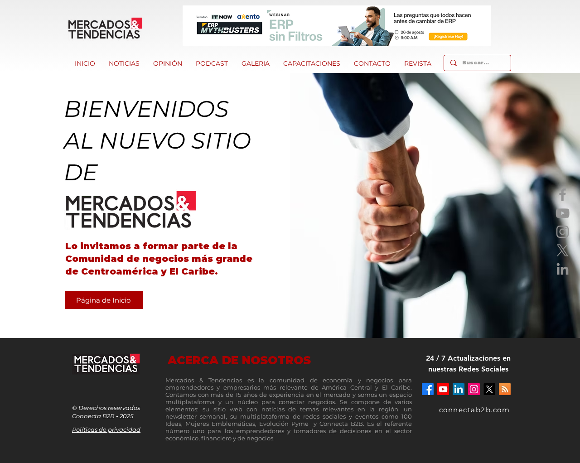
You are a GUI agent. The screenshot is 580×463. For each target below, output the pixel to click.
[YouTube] (562, 213)
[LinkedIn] (562, 268)
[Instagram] (562, 231)
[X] (562, 250)
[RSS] (505, 389)
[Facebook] (562, 194)
